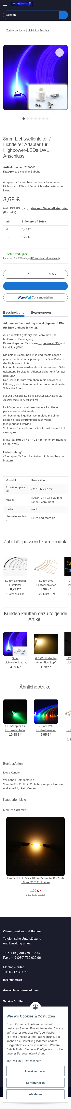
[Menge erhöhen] (63, 274)
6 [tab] (43, 118)
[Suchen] (63, 15)
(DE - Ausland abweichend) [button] (45, 258)
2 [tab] (27, 118)
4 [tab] (35, 118)
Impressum (14, 1060)
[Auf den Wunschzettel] (59, 52)
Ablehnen (35, 1094)
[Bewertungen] (35, 886)
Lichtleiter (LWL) (13, 347)
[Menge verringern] (7, 274)
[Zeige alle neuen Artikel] (66, 810)
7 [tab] (47, 118)
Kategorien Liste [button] (14, 799)
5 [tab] (39, 118)
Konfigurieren (35, 1082)
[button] (52, 4)
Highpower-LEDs (49, 343)
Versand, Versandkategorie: (49, 208)
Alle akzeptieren (35, 1071)
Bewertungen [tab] (41, 312)
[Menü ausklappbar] (5, 2)
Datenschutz (33, 1060)
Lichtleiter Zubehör (29, 171)
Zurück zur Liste (15, 30)
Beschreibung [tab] (13, 312)
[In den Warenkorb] (6, 43)
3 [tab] (31, 118)
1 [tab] (23, 118)
